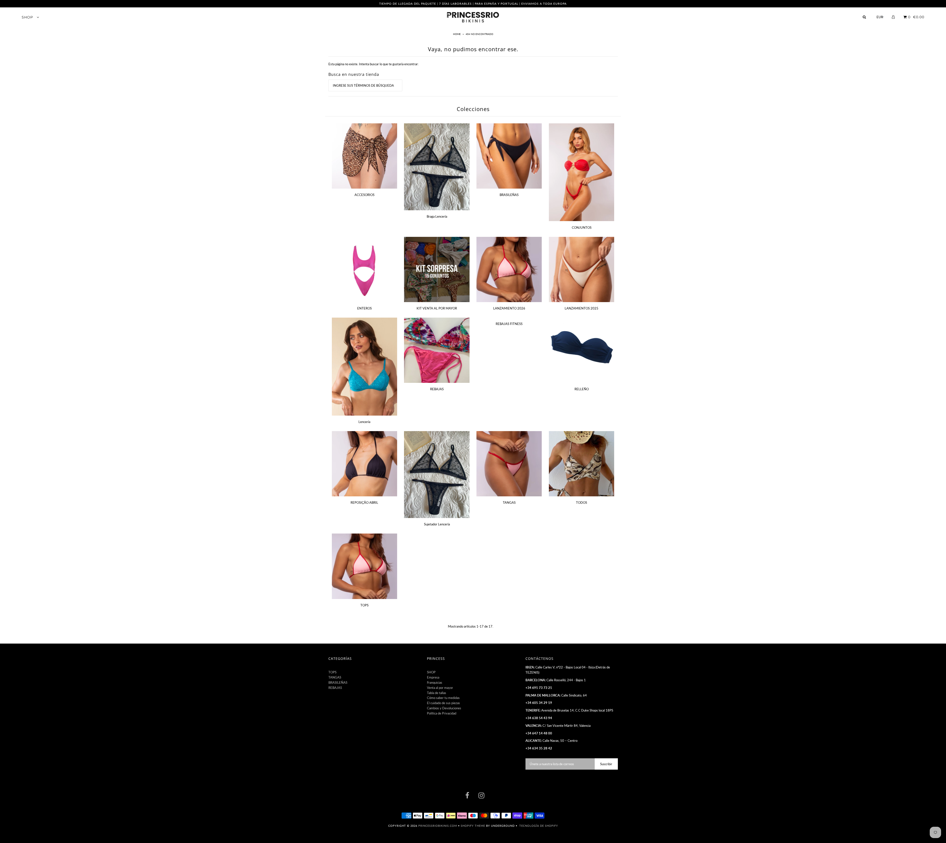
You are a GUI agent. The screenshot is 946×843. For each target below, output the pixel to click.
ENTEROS (364, 308)
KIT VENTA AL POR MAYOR (437, 308)
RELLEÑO (581, 389)
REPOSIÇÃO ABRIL (364, 502)
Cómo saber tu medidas (443, 698)
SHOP (28, 17)
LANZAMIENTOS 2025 (581, 308)
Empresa (433, 677)
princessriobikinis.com (437, 825)
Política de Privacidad (441, 713)
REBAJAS (437, 389)
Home (457, 33)
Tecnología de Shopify (538, 825)
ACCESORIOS (364, 195)
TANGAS (509, 502)
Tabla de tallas (436, 693)
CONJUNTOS (581, 227)
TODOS (581, 502)
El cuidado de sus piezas (443, 703)
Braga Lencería (437, 216)
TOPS (364, 605)
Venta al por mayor (440, 688)
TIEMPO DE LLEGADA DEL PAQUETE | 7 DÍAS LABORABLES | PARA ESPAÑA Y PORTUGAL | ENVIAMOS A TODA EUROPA (473, 3)
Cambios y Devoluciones (444, 708)
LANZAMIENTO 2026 (509, 308)
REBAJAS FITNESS (509, 324)
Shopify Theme (473, 825)
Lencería (364, 422)
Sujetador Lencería (437, 524)
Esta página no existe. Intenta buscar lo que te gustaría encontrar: (373, 64)
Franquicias (434, 682)
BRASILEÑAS (509, 195)
